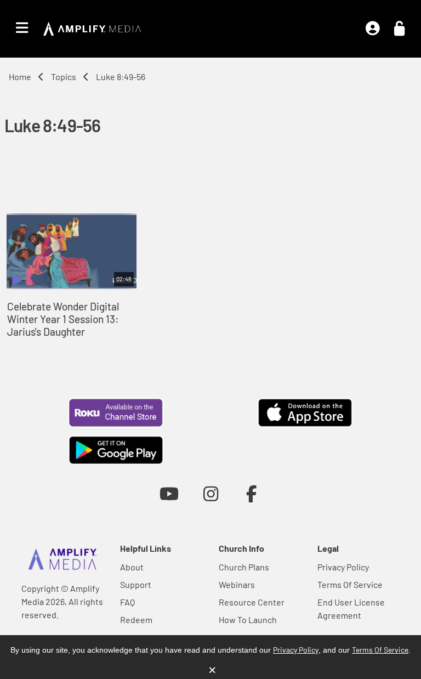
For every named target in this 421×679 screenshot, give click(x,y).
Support (135, 584)
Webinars (237, 584)
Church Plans (244, 567)
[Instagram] (210, 493)
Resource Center (252, 602)
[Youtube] (169, 493)
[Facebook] (252, 493)
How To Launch (248, 619)
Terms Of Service (350, 584)
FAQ (127, 602)
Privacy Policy (343, 567)
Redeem (136, 619)
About (132, 567)
